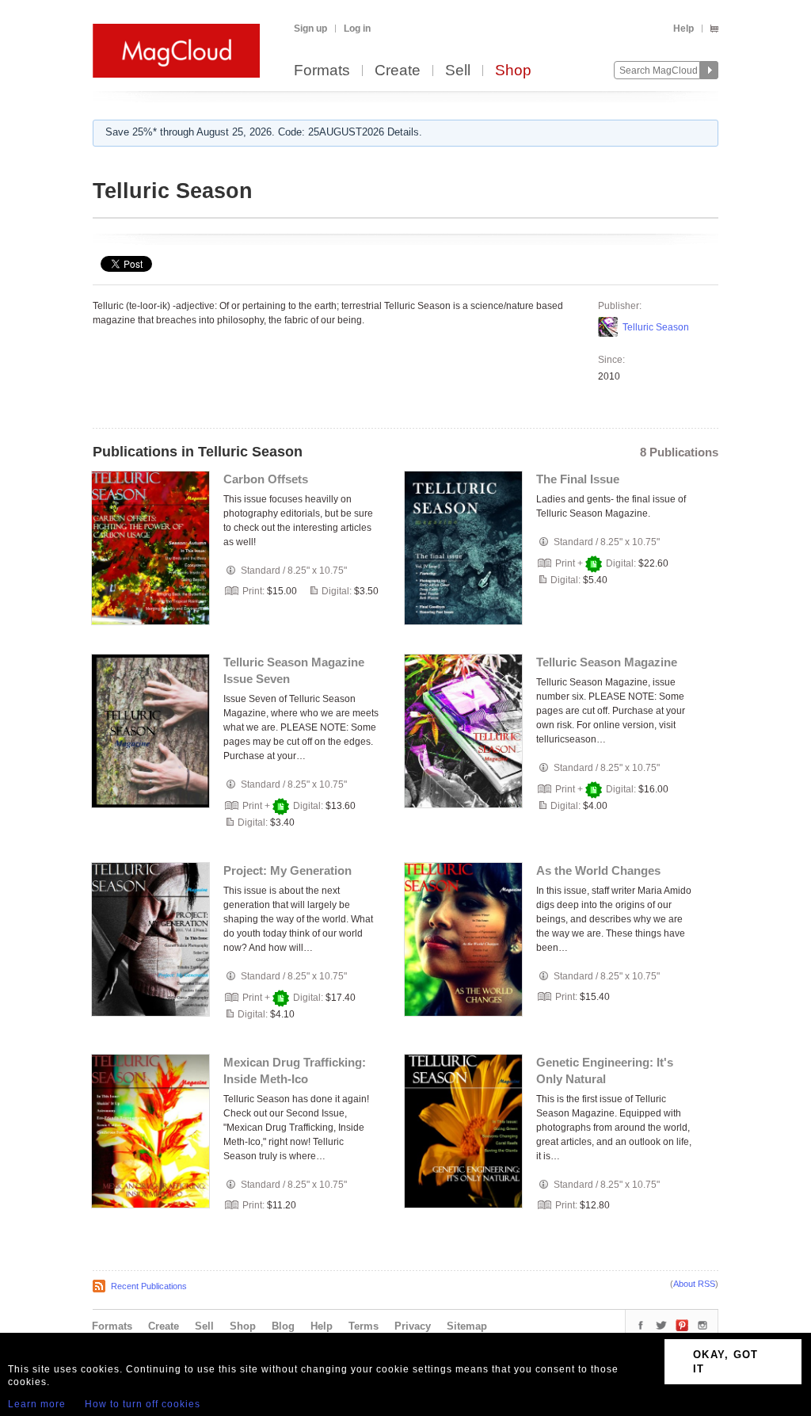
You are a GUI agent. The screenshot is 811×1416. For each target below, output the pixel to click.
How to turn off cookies (142, 1404)
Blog (283, 1326)
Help (683, 28)
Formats (322, 70)
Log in (357, 28)
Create (398, 70)
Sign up (310, 28)
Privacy (412, 1326)
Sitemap (467, 1326)
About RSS (694, 1283)
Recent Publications (149, 1286)
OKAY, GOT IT (726, 1362)
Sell (457, 70)
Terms (363, 1326)
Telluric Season (656, 327)
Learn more (37, 1404)
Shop (513, 70)
